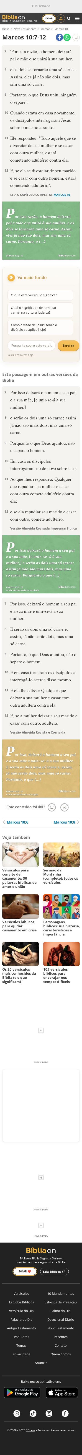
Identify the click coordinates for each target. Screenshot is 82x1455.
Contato (61, 1345)
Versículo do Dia (21, 1311)
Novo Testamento (60, 1328)
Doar (49, 18)
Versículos (21, 1293)
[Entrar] (61, 18)
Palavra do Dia (21, 1319)
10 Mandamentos (60, 1293)
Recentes (61, 1337)
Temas (21, 1345)
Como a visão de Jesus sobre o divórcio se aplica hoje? (34, 327)
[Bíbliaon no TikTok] (33, 1413)
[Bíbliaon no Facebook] (65, 1413)
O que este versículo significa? (34, 295)
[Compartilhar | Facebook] (59, 37)
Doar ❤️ (25, 1271)
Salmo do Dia (61, 1311)
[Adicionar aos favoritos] (76, 37)
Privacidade (21, 1354)
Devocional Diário (60, 1319)
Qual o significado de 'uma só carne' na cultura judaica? (33, 309)
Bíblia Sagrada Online (20, 21)
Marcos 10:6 (17, 822)
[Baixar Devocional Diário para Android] (22, 1393)
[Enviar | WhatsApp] (67, 37)
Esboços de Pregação (61, 1302)
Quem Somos (61, 1354)
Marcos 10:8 (64, 822)
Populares (21, 1337)
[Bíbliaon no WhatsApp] (16, 1413)
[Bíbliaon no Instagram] (49, 1413)
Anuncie (41, 1363)
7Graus (30, 1430)
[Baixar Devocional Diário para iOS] (62, 1393)
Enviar (68, 345)
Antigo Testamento (21, 1328)
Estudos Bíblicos (21, 1302)
